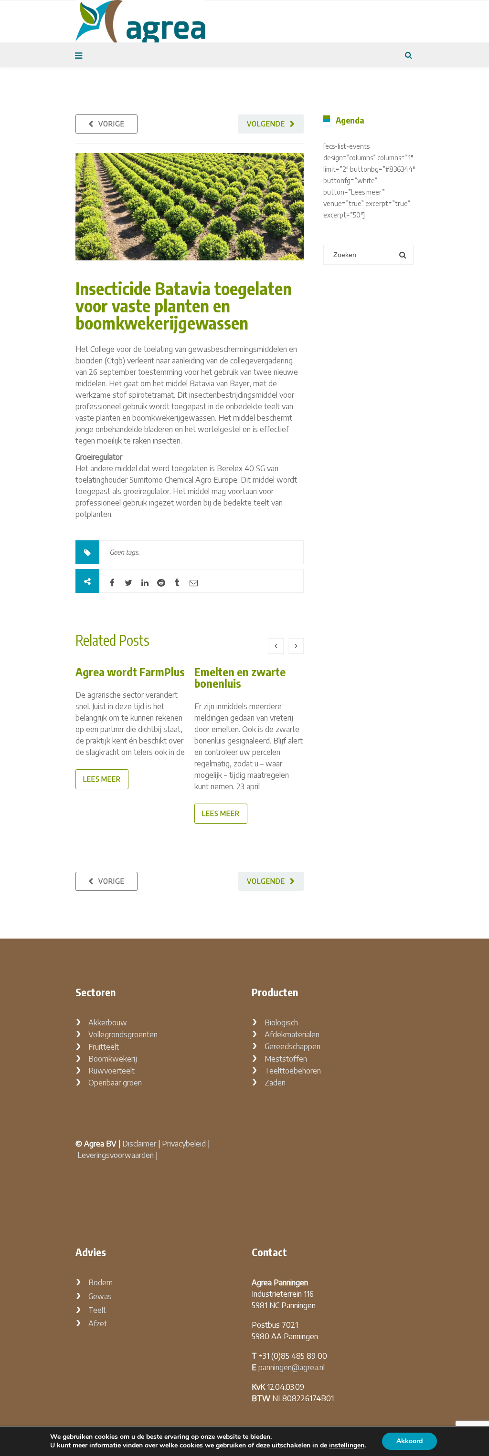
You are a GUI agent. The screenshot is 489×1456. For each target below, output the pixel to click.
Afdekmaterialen (292, 1034)
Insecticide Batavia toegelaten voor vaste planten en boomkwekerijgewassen (183, 305)
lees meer (102, 779)
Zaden (275, 1082)
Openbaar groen (115, 1082)
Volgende (266, 124)
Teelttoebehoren (293, 1070)
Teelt (97, 1310)
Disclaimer (139, 1143)
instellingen (346, 1445)
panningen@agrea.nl (291, 1367)
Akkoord (409, 1441)
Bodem (100, 1282)
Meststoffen (286, 1059)
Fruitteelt (103, 1047)
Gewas (100, 1296)
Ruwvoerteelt (111, 1070)
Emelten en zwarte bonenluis (240, 677)
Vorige (111, 124)
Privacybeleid (184, 1143)
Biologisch (281, 1022)
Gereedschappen (292, 1046)
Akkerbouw (107, 1022)
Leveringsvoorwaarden (115, 1155)
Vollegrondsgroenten (123, 1034)
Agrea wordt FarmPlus (130, 671)
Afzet (97, 1323)
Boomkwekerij (112, 1059)
